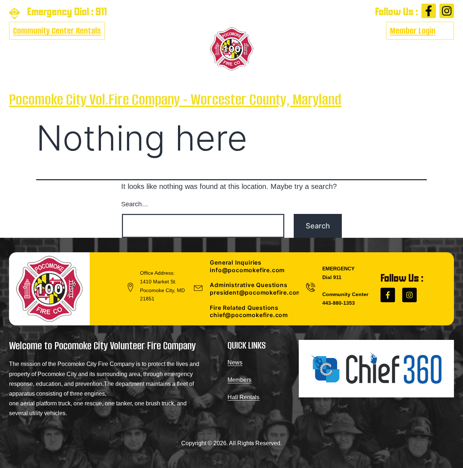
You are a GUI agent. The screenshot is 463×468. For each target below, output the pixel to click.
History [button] (294, 49)
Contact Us (428, 49)
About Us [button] (23, 49)
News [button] (148, 49)
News (235, 362)
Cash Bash (69, 49)
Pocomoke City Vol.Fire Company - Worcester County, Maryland (175, 99)
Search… (134, 204)
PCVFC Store (378, 49)
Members (239, 380)
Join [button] (330, 49)
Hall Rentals (243, 397)
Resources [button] (109, 49)
